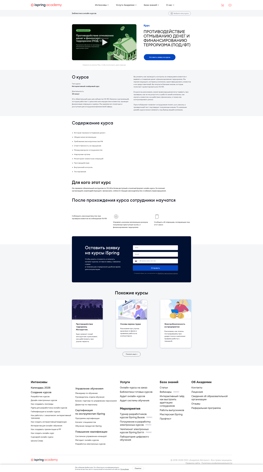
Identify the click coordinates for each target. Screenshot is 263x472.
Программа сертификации (87, 418)
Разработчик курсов (40, 396)
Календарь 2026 (40, 387)
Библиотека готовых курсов (136, 391)
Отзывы (195, 403)
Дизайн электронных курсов (44, 400)
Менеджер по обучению (86, 393)
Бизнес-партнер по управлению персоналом (96, 401)
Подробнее (124, 469)
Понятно (138, 468)
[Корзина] (223, 5)
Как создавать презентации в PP (46, 429)
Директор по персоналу (86, 404)
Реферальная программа (206, 408)
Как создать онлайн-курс (42, 433)
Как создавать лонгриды (42, 404)
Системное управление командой (91, 436)
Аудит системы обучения (134, 400)
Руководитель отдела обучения (89, 397)
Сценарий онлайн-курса (42, 437)
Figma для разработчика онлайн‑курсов (49, 408)
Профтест (165, 418)
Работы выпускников (172, 410)
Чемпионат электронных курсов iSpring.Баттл (134, 431)
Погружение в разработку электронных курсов (135, 423)
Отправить (155, 268)
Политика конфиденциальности (216, 463)
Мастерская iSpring (171, 414)
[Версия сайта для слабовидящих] (230, 5)
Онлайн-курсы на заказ (133, 387)
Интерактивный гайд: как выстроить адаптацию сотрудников (172, 401)
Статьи (164, 387)
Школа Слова (37, 441)
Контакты (196, 387)
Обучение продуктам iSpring (88, 426)
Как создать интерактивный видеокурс (49, 422)
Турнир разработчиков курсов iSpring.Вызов (133, 416)
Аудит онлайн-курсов (132, 396)
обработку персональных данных (168, 273)
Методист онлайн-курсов (87, 440)
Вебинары (166, 391)
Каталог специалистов (85, 422)
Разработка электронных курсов (90, 444)
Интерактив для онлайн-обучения (46, 425)
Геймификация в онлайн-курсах (45, 411)
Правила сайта (193, 463)
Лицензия (197, 391)
